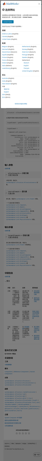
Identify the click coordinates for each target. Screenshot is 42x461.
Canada (4, 36)
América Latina (7, 34)
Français (26, 68)
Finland (4, 57)
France (4, 60)
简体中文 (6, 89)
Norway (24, 49)
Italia (3, 65)
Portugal (25, 55)
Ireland (4, 63)
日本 (3, 94)
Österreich (25, 52)
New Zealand (6, 84)
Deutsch (26, 63)
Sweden (24, 57)
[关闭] (39, 4)
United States (6, 39)
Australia (5, 78)
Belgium (5, 46)
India (4, 81)
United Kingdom (27, 71)
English (26, 65)
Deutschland (6, 52)
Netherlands (26, 46)
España (4, 55)
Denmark (5, 49)
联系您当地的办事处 (21, 104)
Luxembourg (6, 68)
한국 (3, 97)
